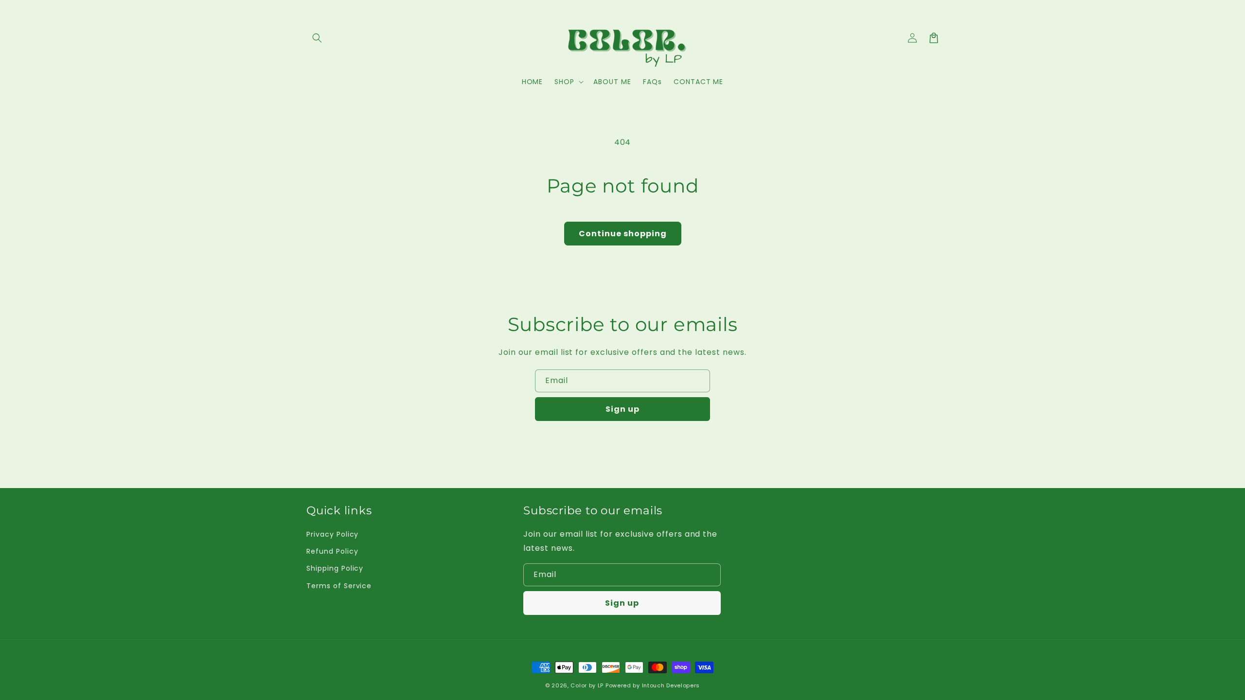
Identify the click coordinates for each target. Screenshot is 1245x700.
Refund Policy (332, 551)
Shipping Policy (334, 568)
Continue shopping (623, 233)
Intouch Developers (671, 685)
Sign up (622, 409)
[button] (317, 38)
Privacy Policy (332, 534)
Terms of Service (339, 586)
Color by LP (587, 685)
